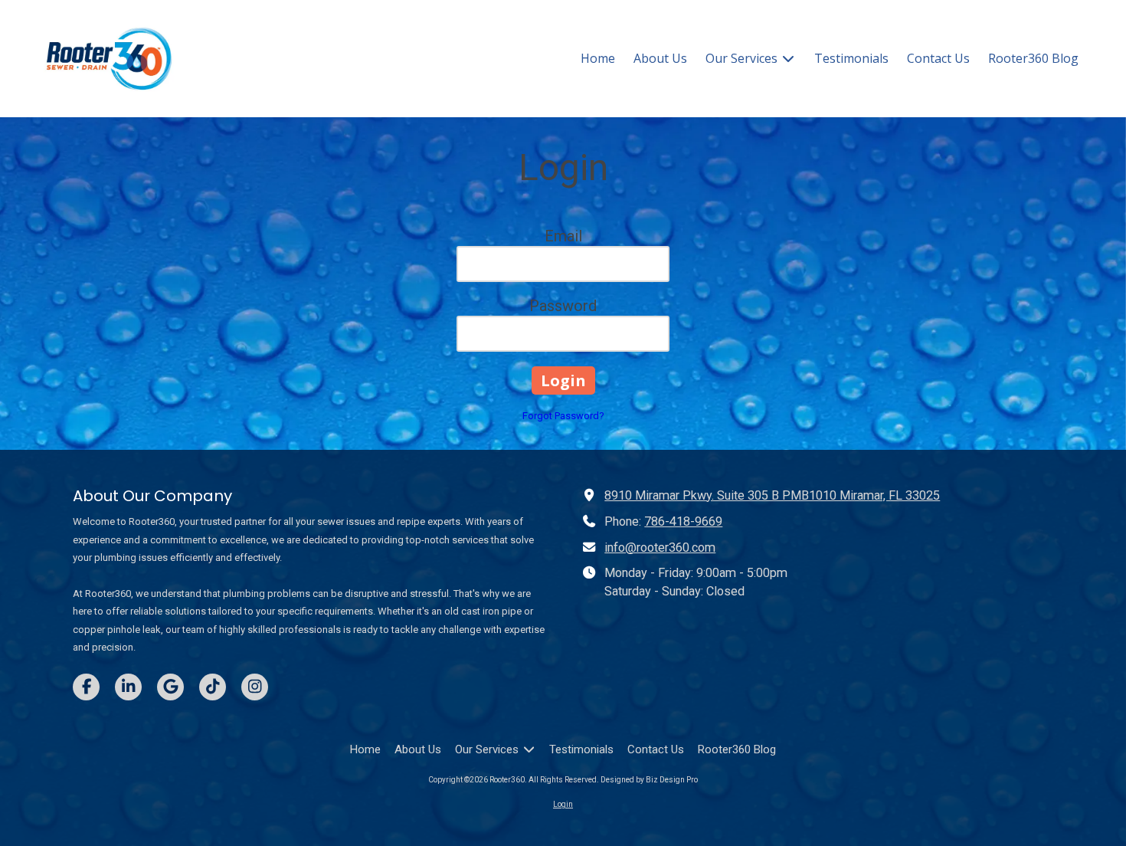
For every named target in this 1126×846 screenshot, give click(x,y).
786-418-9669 (683, 521)
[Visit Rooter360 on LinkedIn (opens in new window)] (128, 687)
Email (563, 236)
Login (563, 804)
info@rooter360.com (659, 547)
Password (563, 306)
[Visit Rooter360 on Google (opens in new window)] (170, 687)
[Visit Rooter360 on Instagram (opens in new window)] (254, 687)
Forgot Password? (563, 415)
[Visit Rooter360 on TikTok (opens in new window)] (212, 687)
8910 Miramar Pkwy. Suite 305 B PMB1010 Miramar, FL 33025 (772, 495)
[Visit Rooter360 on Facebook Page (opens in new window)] (86, 687)
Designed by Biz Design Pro (649, 780)
